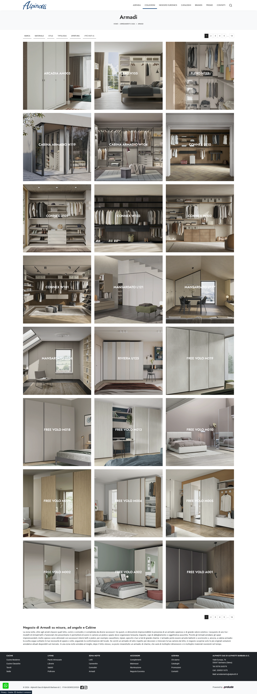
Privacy (3, 692)
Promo (209, 5)
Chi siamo (175, 660)
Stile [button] (50, 36)
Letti (91, 660)
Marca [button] (27, 36)
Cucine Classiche (13, 664)
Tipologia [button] (62, 36)
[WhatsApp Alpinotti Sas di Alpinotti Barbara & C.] (6, 686)
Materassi (134, 664)
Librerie (51, 664)
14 (232, 36)
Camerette (93, 664)
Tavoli (8, 667)
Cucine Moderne (13, 660)
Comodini (93, 667)
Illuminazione (135, 667)
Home (116, 24)
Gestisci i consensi (24, 692)
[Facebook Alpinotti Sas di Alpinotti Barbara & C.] (82, 687)
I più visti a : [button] (89, 36)
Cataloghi (186, 5)
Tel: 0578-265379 (220, 666)
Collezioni (150, 5)
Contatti (221, 5)
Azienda (137, 5)
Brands (198, 5)
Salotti (50, 667)
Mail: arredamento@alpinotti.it (225, 674)
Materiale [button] (39, 36)
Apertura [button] (75, 36)
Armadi (140, 24)
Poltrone (51, 671)
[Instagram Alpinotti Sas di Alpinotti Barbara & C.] (85, 687)
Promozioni (176, 667)
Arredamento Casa (127, 24)
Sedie (8, 671)
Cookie (10, 692)
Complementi (135, 660)
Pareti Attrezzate (55, 660)
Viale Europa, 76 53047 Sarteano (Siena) (222, 661)
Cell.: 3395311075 (220, 670)
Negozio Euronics (168, 5)
